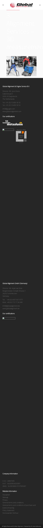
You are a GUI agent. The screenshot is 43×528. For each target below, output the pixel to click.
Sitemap (5, 497)
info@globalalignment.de (11, 306)
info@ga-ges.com (8, 109)
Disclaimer (6, 495)
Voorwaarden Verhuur (10, 513)
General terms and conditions (13, 502)
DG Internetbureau (36, 526)
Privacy (5, 500)
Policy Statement (8, 510)
